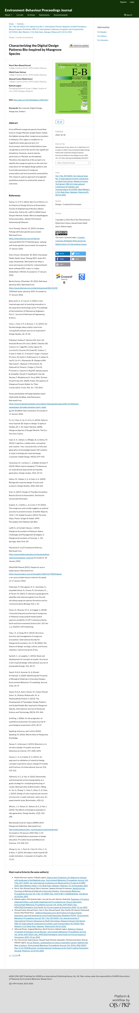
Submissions (44, 15)
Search (129, 15)
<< (10, 955)
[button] (62, 254)
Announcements (61, 15)
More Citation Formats (66, 163)
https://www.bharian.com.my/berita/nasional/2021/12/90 (33, 288)
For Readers (102, 32)
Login (132, 2)
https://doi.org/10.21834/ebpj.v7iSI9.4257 (30, 100)
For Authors (102, 36)
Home (11, 24)
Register (123, 2)
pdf (60, 122)
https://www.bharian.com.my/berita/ (24, 238)
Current (19, 15)
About (8, 15)
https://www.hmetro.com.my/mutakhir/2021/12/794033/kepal (35, 574)
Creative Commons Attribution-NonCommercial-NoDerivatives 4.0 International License (70, 240)
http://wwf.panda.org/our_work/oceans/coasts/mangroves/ (33, 829)
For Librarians (102, 40)
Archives (31, 15)
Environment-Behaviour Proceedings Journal (38, 10)
